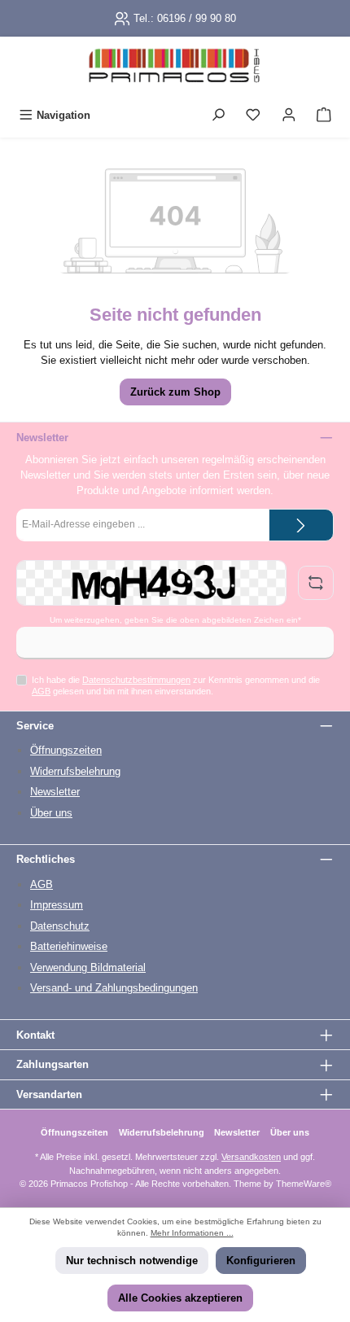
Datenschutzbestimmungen (136, 680)
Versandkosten (251, 1157)
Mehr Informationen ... (192, 1232)
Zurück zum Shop (175, 392)
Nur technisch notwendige (132, 1260)
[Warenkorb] (324, 115)
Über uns (51, 813)
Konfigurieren (260, 1260)
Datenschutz (60, 926)
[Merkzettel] (253, 115)
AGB (41, 691)
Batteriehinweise (68, 946)
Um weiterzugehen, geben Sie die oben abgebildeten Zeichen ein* (175, 619)
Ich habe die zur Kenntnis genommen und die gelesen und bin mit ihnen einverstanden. (176, 685)
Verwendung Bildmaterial (88, 967)
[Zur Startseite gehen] (175, 69)
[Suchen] (218, 115)
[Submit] (301, 525)
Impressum (56, 905)
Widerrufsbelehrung (75, 771)
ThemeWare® (303, 1183)
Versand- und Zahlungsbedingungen (114, 988)
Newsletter (55, 792)
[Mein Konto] (289, 115)
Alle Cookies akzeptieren (180, 1298)
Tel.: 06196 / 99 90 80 (184, 18)
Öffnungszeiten (66, 750)
